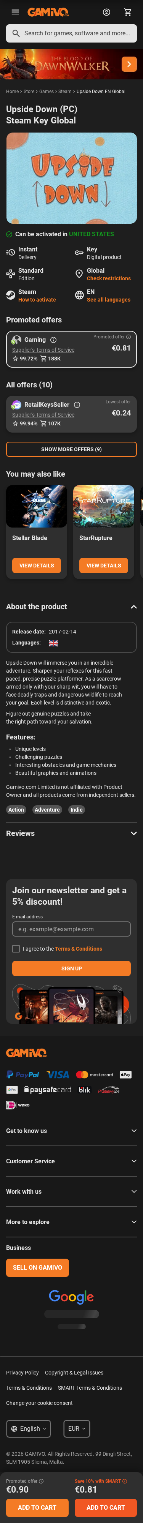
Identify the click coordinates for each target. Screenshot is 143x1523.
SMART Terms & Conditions (90, 1388)
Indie (77, 810)
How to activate (37, 300)
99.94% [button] (28, 423)
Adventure (47, 810)
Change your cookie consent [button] (39, 1403)
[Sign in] (106, 12)
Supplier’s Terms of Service (43, 350)
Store (29, 91)
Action (16, 810)
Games (46, 91)
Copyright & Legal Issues (74, 1373)
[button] (71, 349)
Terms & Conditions (78, 949)
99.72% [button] (28, 358)
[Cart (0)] (128, 12)
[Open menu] (15, 12)
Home (12, 91)
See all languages (108, 300)
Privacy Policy (22, 1373)
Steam (65, 91)
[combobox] (71, 33)
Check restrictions (109, 278)
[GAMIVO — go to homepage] (48, 12)
